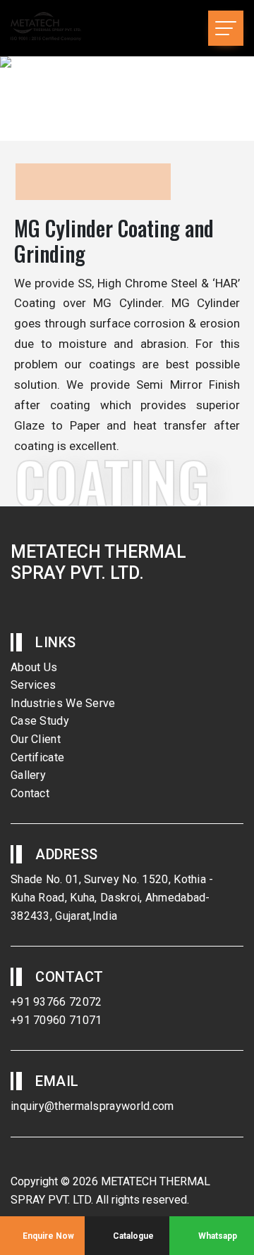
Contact (30, 793)
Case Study (40, 721)
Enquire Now (47, 1236)
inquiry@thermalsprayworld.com (92, 1106)
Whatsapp (216, 1236)
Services (33, 685)
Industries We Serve (63, 703)
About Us (34, 667)
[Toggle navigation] (225, 28)
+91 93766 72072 (56, 1002)
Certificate (37, 757)
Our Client (36, 739)
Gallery (28, 775)
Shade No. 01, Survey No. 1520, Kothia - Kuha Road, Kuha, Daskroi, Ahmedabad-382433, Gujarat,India (112, 897)
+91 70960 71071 (56, 1020)
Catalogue (132, 1236)
